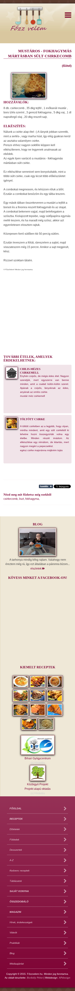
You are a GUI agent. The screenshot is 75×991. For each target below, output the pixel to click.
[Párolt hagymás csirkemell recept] (20, 715)
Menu (68, 15)
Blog (12, 953)
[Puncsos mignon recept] (38, 715)
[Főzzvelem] (29, 14)
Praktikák (15, 943)
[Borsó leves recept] (20, 687)
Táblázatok (16, 881)
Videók (13, 932)
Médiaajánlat (17, 963)
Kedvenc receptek (19, 870)
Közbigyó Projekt (38, 786)
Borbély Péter (35, 977)
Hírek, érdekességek (21, 922)
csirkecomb (10, 498)
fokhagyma (32, 498)
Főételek (14, 839)
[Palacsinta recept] (55, 701)
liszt (21, 498)
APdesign (64, 977)
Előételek (15, 829)
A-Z (12, 860)
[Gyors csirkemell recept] (20, 701)
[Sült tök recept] (55, 715)
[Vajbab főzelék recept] (46, 729)
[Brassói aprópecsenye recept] (38, 687)
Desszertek (16, 850)
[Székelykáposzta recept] (29, 729)
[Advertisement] (37, 311)
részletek (36, 568)
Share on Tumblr (46, 486)
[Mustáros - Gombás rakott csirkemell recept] (38, 701)
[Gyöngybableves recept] (55, 687)
